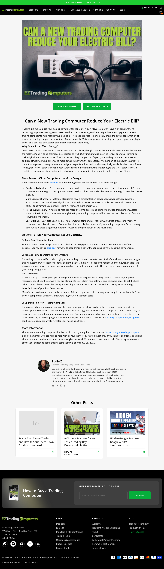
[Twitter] (13, 544)
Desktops (60, 523)
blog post (51, 247)
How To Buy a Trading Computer (123, 332)
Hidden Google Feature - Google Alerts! (124, 440)
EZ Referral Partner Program (106, 539)
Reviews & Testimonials (103, 543)
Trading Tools (63, 535)
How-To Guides (136, 531)
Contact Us (97, 535)
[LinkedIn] (57, 385)
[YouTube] (53, 385)
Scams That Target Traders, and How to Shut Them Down (36, 440)
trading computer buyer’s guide (122, 317)
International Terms (11, 562)
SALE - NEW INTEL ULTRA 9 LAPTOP (82, 2)
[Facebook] (65, 385)
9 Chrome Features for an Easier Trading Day (79, 440)
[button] (35, 10)
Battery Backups (64, 543)
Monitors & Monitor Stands (69, 531)
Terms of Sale (99, 547)
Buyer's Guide (63, 547)
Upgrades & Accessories (68, 539)
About (95, 531)
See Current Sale (97, 106)
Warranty (96, 523)
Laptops (60, 527)
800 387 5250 (8, 537)
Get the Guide (67, 106)
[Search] (160, 8)
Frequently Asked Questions (106, 527)
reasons (54, 182)
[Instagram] (61, 385)
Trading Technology (139, 523)
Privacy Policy (31, 562)
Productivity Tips (137, 527)
